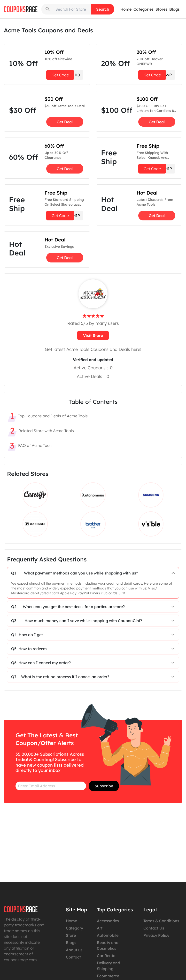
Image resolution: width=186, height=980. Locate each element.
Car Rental (106, 955)
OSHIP (66, 215)
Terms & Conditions (161, 920)
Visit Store (93, 335)
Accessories (108, 920)
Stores (161, 9)
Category (74, 928)
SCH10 (66, 75)
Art (99, 928)
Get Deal (65, 121)
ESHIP (158, 168)
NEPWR (158, 75)
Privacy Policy (156, 935)
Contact (73, 957)
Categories (143, 9)
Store (71, 935)
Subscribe (104, 786)
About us (74, 949)
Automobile (107, 935)
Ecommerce (108, 975)
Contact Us (153, 928)
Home (126, 9)
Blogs (174, 9)
